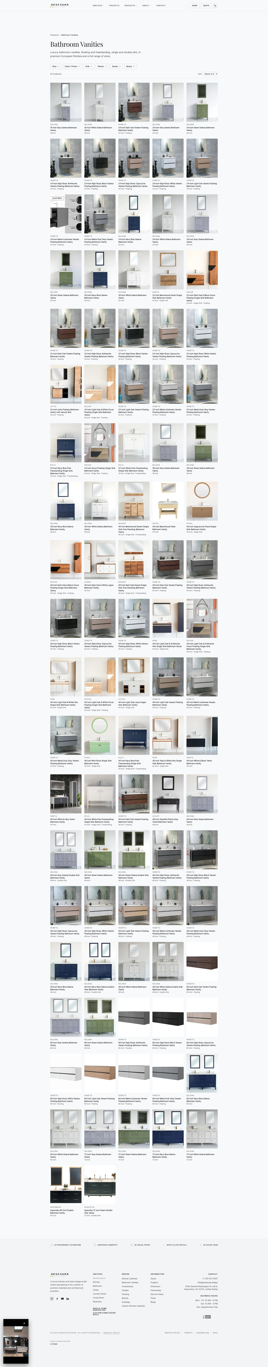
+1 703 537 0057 (210, 1278)
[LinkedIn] (67, 1298)
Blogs (153, 1302)
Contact (161, 5)
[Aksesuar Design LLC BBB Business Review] (210, 1316)
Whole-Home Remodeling (100, 1309)
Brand (129, 66)
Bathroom (97, 1286)
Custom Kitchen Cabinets (133, 1306)
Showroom (155, 1286)
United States (172, 1333)
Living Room (98, 1297)
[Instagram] (51, 1298)
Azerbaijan (203, 1333)
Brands (125, 1298)
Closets (125, 1290)
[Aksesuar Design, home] (59, 5)
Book (194, 5)
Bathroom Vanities (130, 1282)
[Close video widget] (24, 1323)
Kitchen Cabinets (129, 1278)
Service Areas (157, 1294)
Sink (87, 66)
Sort (200, 74)
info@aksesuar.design (208, 1282)
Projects (114, 5)
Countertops (127, 1286)
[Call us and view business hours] (215, 5)
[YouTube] (62, 1298)
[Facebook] (57, 1298)
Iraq (215, 1333)
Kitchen (96, 1282)
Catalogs (126, 1302)
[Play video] (15, 1341)
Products (130, 5)
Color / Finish (71, 66)
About (145, 5)
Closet (96, 1290)
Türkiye (188, 1333)
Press (153, 1298)
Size (54, 66)
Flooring (125, 1294)
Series (115, 66)
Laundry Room (99, 1294)
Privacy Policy (112, 1333)
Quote (206, 5)
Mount (101, 66)
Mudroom (97, 1301)
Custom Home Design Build (104, 1313)
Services (97, 5)
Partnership (156, 1290)
